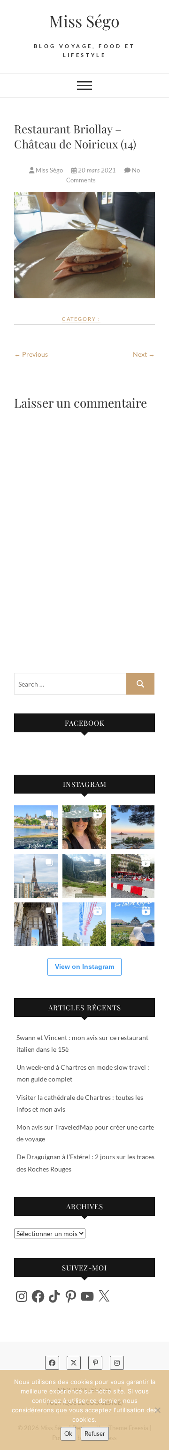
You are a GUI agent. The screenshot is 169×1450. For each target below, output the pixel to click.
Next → (144, 354)
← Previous (31, 354)
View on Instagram (84, 966)
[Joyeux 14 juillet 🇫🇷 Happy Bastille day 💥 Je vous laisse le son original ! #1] (84, 924)
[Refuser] (157, 1410)
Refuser (94, 1433)
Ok (68, 1433)
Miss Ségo (84, 21)
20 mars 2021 (97, 170)
